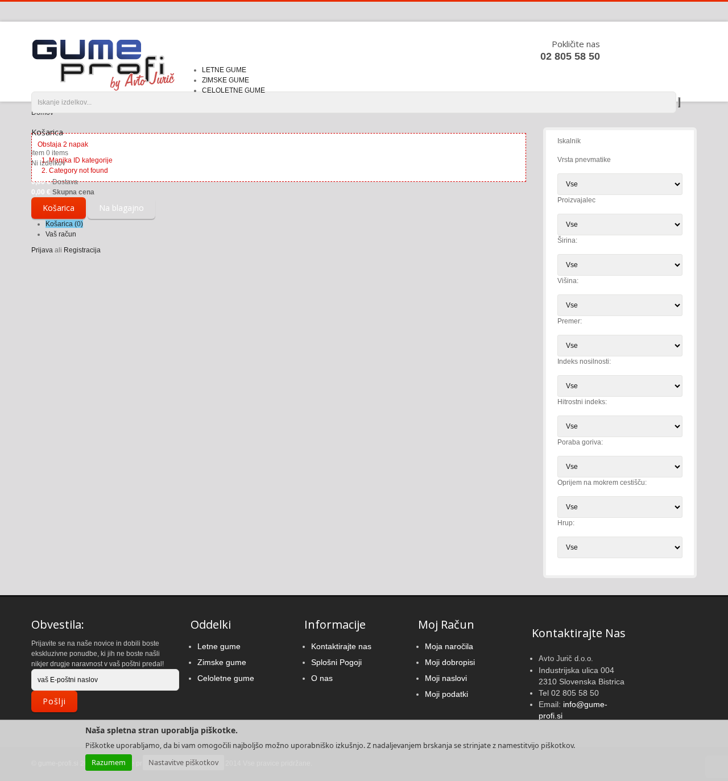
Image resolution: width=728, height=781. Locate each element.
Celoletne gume (225, 678)
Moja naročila (449, 646)
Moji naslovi (446, 678)
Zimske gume (221, 662)
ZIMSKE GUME (225, 80)
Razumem (109, 762)
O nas (322, 678)
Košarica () (64, 224)
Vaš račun (61, 234)
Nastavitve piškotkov (183, 762)
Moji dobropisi (450, 662)
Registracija (82, 250)
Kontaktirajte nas (341, 646)
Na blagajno (121, 207)
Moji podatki (446, 694)
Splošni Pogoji (336, 662)
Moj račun (446, 624)
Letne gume (219, 646)
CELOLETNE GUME (233, 90)
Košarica (47, 132)
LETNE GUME (224, 70)
